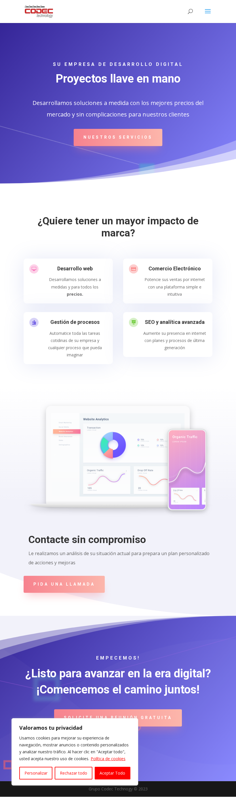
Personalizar (35, 773)
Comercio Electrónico (175, 268)
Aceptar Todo (112, 773)
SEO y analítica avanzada (175, 322)
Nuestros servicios (118, 137)
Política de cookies (108, 758)
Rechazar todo (73, 773)
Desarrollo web (75, 268)
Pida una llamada (64, 584)
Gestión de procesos (75, 322)
